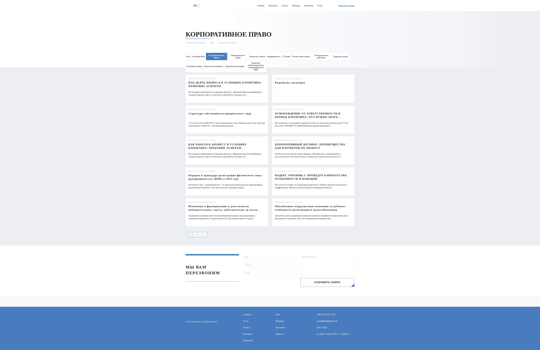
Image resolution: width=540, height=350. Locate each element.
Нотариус (248, 334)
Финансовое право (301, 56)
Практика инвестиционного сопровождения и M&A (256, 66)
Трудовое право (340, 56)
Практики (272, 5)
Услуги (285, 5)
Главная (260, 5)
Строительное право (234, 66)
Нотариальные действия (321, 56)
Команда (296, 5)
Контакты (308, 5)
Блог (278, 314)
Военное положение (213, 66)
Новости (280, 334)
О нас (320, 5)
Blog (212, 43)
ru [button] (195, 5)
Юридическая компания (196, 43)
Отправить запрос (327, 282)
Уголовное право (194, 66)
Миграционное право (238, 56)
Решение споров (257, 56)
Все (188, 56)
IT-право (286, 56)
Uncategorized (198, 56)
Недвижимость (273, 56)
